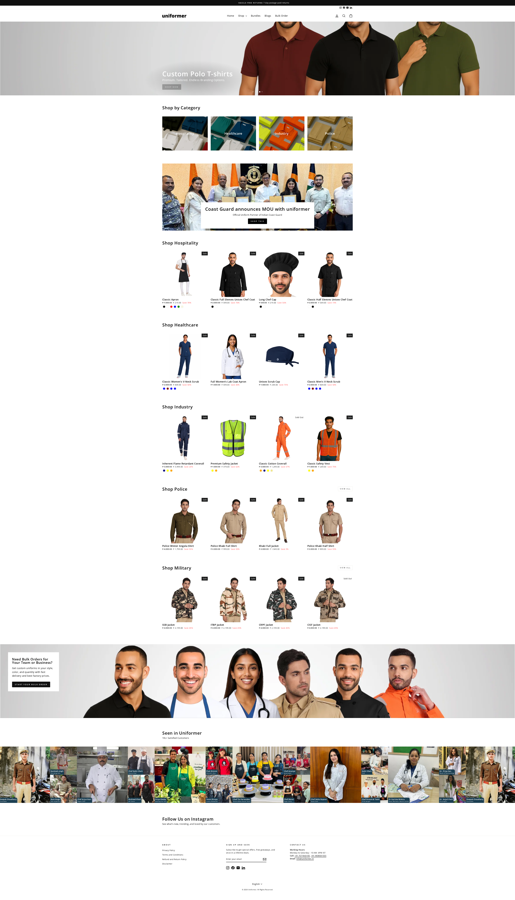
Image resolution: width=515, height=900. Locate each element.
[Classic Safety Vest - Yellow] (309, 470)
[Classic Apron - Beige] (182, 306)
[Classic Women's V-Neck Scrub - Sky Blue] (175, 388)
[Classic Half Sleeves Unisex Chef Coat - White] (309, 306)
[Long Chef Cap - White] (264, 306)
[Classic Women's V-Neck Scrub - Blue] (164, 388)
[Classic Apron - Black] (164, 306)
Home (230, 15)
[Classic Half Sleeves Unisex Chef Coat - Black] (313, 306)
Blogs (268, 15)
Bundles (256, 15)
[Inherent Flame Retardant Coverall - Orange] (171, 470)
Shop (241, 15)
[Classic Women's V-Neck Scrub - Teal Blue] (171, 388)
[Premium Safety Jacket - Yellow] (212, 470)
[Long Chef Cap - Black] (261, 306)
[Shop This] (257, 197)
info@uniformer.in (305, 858)
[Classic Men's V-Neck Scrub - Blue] (309, 388)
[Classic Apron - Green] (178, 306)
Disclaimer (167, 863)
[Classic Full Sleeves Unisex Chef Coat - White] (216, 306)
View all (345, 489)
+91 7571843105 (302, 855)
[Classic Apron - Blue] (175, 306)
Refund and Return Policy (174, 859)
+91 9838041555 (318, 855)
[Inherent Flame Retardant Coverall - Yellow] (167, 470)
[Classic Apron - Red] (171, 306)
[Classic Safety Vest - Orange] (313, 470)
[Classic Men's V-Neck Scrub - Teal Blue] (316, 388)
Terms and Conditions (172, 854)
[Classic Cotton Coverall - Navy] (264, 470)
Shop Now (172, 87)
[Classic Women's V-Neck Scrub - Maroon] (167, 388)
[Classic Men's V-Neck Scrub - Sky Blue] (320, 388)
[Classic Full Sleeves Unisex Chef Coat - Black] (212, 306)
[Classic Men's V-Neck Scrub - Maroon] (313, 388)
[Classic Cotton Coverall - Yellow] (268, 470)
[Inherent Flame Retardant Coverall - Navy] (164, 470)
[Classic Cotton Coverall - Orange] (261, 470)
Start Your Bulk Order (31, 684)
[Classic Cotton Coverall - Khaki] (271, 470)
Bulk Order (281, 15)
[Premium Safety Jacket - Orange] (216, 470)
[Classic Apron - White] (167, 306)
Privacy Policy (168, 850)
